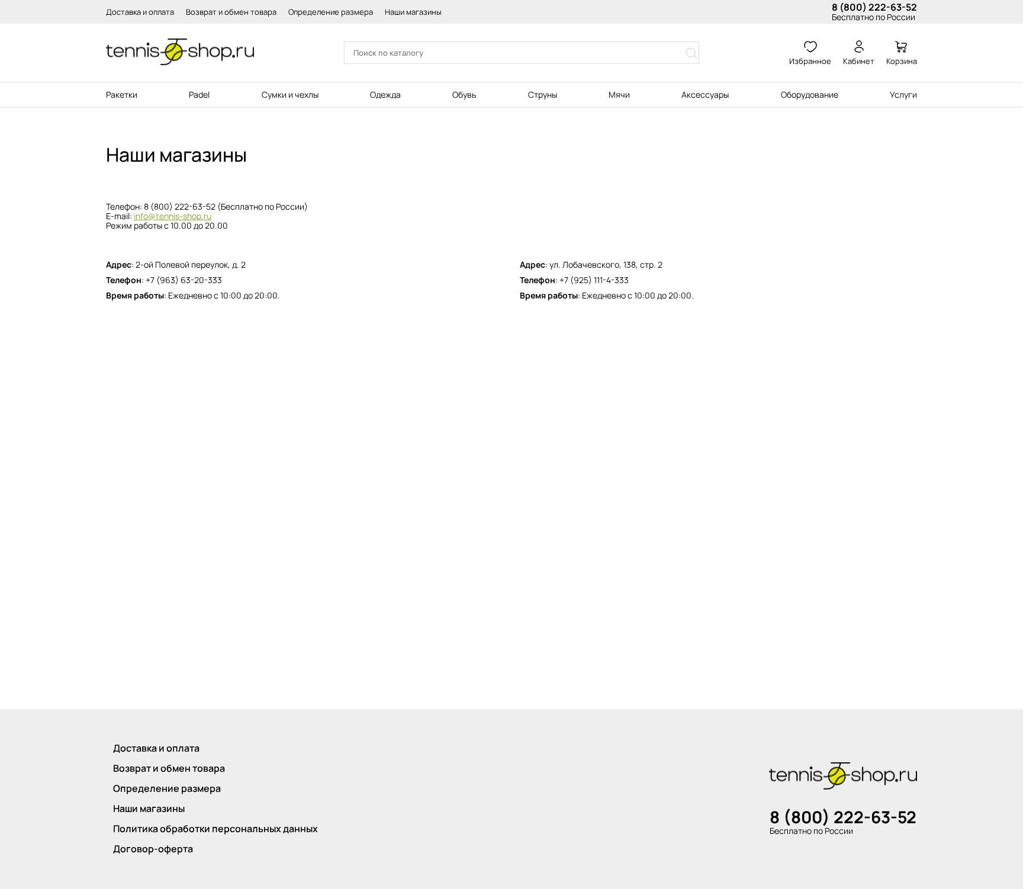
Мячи (619, 94)
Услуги (903, 94)
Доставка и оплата (140, 12)
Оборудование (809, 94)
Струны (542, 94)
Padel (199, 94)
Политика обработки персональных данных (215, 828)
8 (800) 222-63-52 (874, 7)
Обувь (464, 94)
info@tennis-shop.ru (172, 216)
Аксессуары (705, 94)
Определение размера (330, 12)
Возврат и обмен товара (231, 12)
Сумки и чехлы (290, 94)
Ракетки (121, 94)
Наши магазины (413, 12)
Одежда (385, 94)
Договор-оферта (153, 848)
